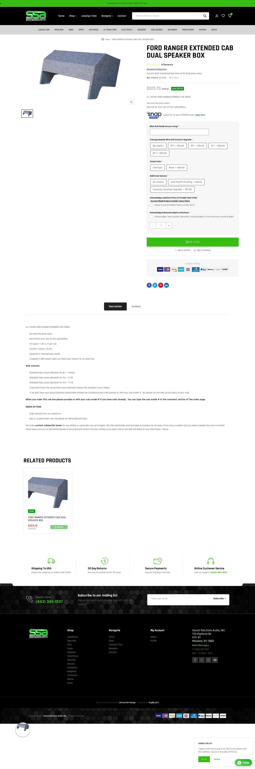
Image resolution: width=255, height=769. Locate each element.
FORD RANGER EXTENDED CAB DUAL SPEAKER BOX (47, 519)
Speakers (93, 30)
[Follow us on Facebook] (195, 660)
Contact (113, 652)
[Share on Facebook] (149, 285)
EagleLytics (154, 702)
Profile (154, 640)
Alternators (110, 30)
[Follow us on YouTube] (215, 660)
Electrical (127, 30)
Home (107, 39)
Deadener (172, 30)
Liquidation (43, 30)
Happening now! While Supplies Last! (148, 3)
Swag (214, 30)
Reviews (136, 306)
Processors (188, 30)
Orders (154, 636)
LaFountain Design (127, 702)
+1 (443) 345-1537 (200, 649)
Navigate (113, 648)
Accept (204, 759)
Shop (111, 640)
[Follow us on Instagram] (208, 660)
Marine (202, 30)
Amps (81, 30)
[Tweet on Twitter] (154, 285)
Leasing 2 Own (115, 644)
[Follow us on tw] (202, 660)
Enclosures (157, 30)
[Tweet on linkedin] (166, 285)
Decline (217, 759)
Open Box (59, 30)
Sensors (142, 30)
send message (200, 645)
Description (115, 306)
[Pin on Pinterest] (160, 285)
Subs (71, 30)
